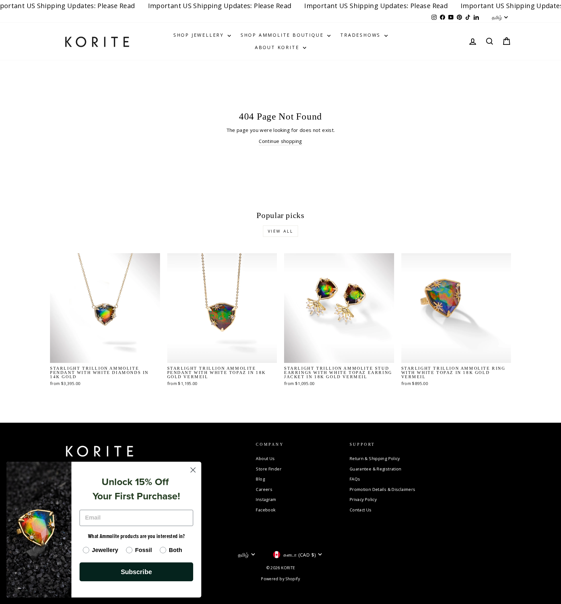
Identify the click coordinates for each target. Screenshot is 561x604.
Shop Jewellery (199, 35)
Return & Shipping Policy (375, 458)
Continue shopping (280, 141)
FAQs (355, 479)
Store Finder (268, 469)
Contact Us (361, 510)
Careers (264, 489)
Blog (260, 479)
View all (280, 231)
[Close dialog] (193, 470)
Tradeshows (361, 35)
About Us (265, 458)
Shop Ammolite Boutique (283, 35)
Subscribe (136, 571)
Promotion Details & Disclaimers (383, 489)
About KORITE (278, 47)
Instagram (266, 499)
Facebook (266, 510)
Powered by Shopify (280, 579)
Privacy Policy (363, 499)
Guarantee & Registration (376, 469)
